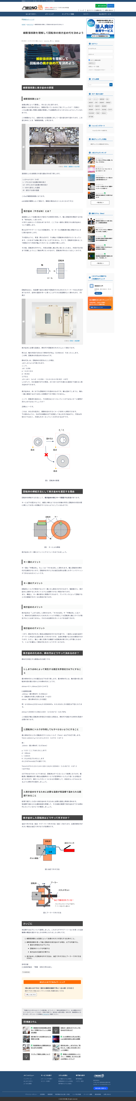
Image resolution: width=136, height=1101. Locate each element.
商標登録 (50, 1094)
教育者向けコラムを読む (65, 1081)
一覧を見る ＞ (100, 202)
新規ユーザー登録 (94, 66)
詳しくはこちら (31, 994)
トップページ (28, 1079)
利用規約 (42, 1094)
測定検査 (104, 109)
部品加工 (104, 113)
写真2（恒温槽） (75, 341)
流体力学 (97, 109)
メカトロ (95, 99)
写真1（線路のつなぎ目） (72, 166)
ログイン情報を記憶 (95, 60)
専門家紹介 (79, 1079)
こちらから (45, 1014)
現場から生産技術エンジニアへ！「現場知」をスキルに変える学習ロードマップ (70, 1056)
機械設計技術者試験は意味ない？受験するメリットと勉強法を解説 (41, 1030)
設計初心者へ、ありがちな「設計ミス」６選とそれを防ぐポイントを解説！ (70, 1047)
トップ (82, 10)
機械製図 (104, 106)
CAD (90, 99)
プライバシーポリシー (31, 1094)
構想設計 (108, 102)
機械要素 (91, 109)
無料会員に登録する (100, 1088)
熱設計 (98, 113)
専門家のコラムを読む (65, 1083)
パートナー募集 (88, 1094)
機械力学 (91, 106)
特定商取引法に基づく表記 (62, 1094)
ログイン (110, 6)
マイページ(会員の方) (95, 10)
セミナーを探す (45, 1081)
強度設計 (91, 102)
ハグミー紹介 (80, 1081)
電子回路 (91, 116)
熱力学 (110, 109)
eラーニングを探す (46, 1079)
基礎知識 (57, 41)
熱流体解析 (91, 113)
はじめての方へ (28, 1081)
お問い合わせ (109, 10)
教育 (96, 102)
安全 (107, 99)
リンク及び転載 (76, 1094)
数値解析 (102, 102)
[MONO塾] (32, 7)
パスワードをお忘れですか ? (97, 70)
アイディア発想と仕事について (40, 1054)
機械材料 (97, 106)
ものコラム (30, 24)
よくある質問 (28, 1083)
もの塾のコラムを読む (65, 1079)
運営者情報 (98, 1094)
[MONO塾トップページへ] (98, 1077)
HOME (23, 24)
